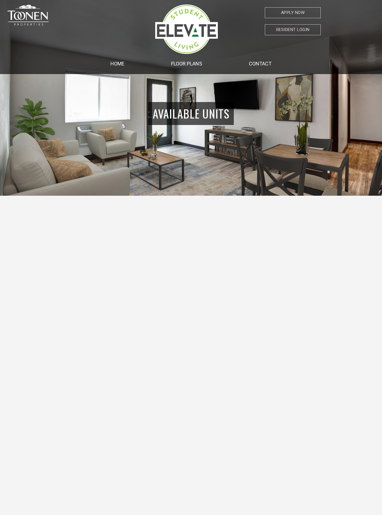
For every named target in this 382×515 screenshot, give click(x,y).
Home (117, 64)
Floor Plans (186, 64)
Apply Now (293, 12)
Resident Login (293, 29)
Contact (260, 64)
